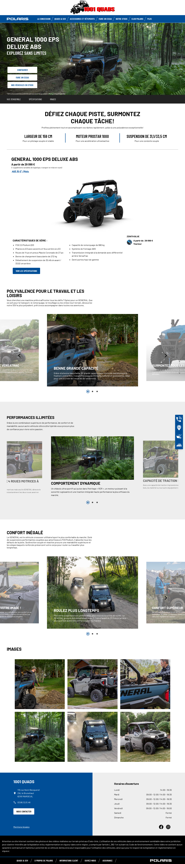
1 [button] (88, 391)
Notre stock (121, 18)
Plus (149, 18)
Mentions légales (21, 827)
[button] (19, 355)
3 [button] (97, 391)
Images (53, 99)
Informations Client (68, 860)
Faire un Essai (105, 18)
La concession (43, 18)
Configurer (22, 69)
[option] (92, 350)
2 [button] (92, 391)
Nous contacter (23, 811)
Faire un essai (22, 77)
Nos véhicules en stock (22, 85)
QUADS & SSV (22, 860)
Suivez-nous (90, 860)
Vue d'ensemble (14, 99)
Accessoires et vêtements (82, 18)
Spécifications (35, 99)
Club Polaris (137, 18)
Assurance (108, 860)
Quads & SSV (60, 18)
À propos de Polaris (44, 860)
